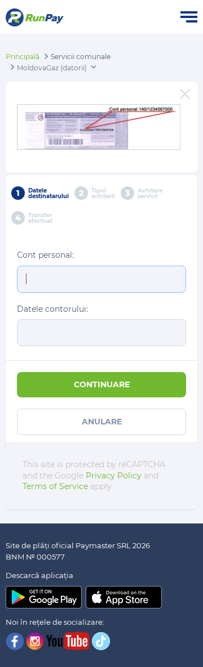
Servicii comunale (81, 56)
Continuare (102, 384)
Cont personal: (45, 255)
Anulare (102, 422)
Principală (22, 56)
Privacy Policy (114, 476)
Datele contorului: (52, 309)
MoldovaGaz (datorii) (52, 68)
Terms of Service (55, 486)
